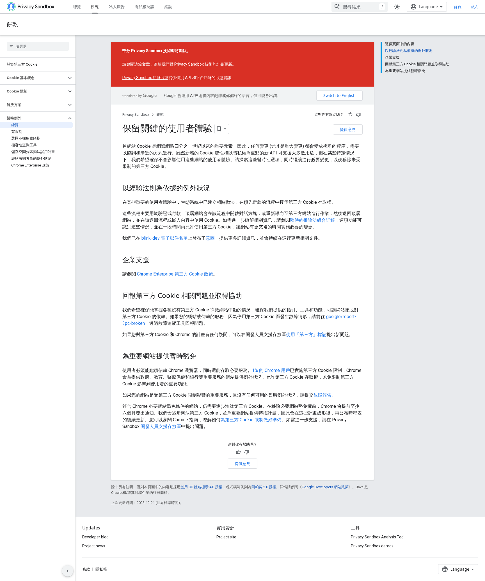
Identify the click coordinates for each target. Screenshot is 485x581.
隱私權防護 (144, 6)
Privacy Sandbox (135, 114)
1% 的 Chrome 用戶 (271, 370)
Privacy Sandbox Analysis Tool (377, 537)
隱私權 (101, 569)
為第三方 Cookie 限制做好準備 (251, 419)
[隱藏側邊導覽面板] (67, 571)
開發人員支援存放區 (161, 426)
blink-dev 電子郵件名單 (164, 238)
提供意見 (348, 129)
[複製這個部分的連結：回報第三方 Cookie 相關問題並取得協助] (247, 296)
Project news (93, 546)
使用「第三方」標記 (306, 334)
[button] (33, 78)
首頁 (457, 6)
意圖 (210, 238)
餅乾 (95, 6)
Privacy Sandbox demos (372, 546)
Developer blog (95, 537)
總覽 (77, 6)
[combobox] (359, 7)
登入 (474, 6)
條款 (86, 569)
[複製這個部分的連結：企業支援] (155, 260)
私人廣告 (117, 6)
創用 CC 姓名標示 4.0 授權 (201, 487)
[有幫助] (350, 114)
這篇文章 (142, 64)
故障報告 (322, 395)
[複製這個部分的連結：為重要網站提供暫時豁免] (202, 356)
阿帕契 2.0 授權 (263, 487)
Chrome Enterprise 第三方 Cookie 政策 (175, 274)
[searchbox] (38, 46)
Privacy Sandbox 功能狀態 (145, 77)
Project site (226, 537)
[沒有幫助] (358, 114)
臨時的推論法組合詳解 (312, 220)
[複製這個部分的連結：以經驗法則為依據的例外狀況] (215, 188)
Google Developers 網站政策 (325, 487)
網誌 (168, 6)
